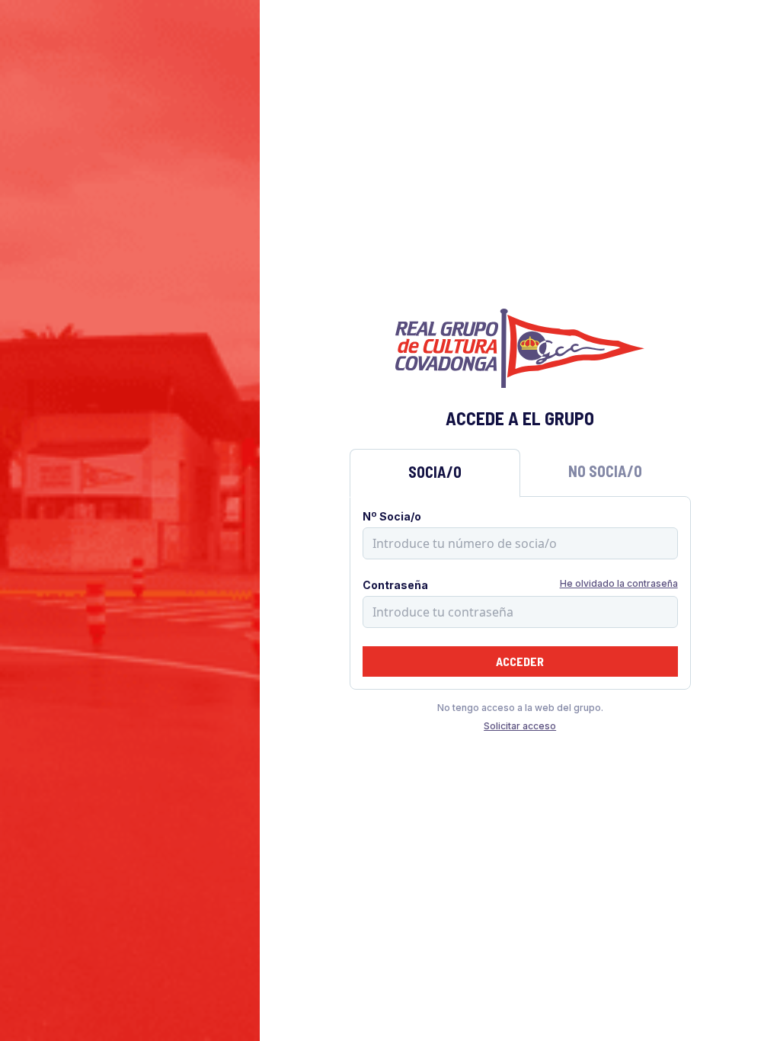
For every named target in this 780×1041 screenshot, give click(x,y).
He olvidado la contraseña (619, 583)
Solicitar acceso (520, 726)
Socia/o (435, 472)
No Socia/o (605, 471)
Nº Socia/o (392, 516)
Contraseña (395, 584)
